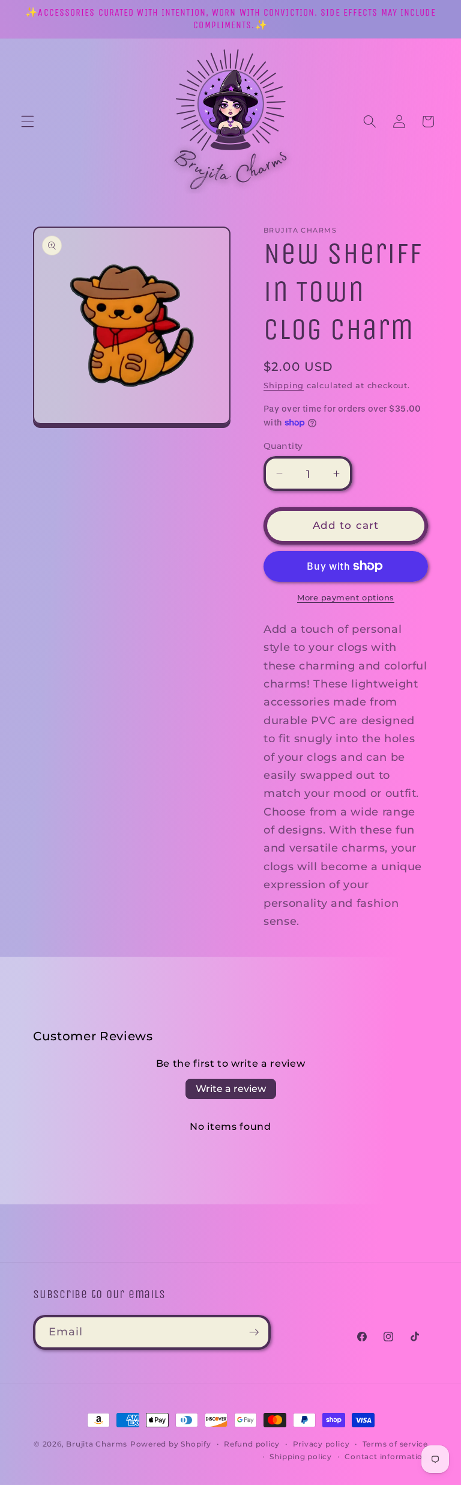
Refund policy (252, 1443)
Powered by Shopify (170, 1443)
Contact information (386, 1456)
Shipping (284, 385)
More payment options (345, 597)
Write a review (231, 1088)
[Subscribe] (254, 1332)
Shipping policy (301, 1456)
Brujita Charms (96, 1443)
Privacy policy (321, 1443)
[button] (27, 121)
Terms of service (395, 1443)
